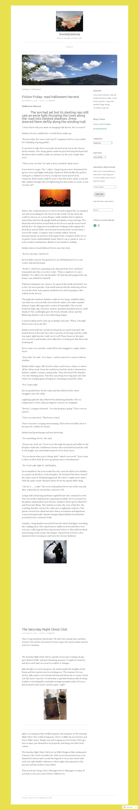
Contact (69, 47)
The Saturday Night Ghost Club (44, 629)
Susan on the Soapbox (102, 124)
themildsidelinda (69, 34)
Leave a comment (47, 101)
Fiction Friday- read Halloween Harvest (50, 97)
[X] (98, 225)
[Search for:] (103, 210)
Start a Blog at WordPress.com (37, 798)
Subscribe (99, 194)
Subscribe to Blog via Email (104, 167)
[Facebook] (95, 225)
